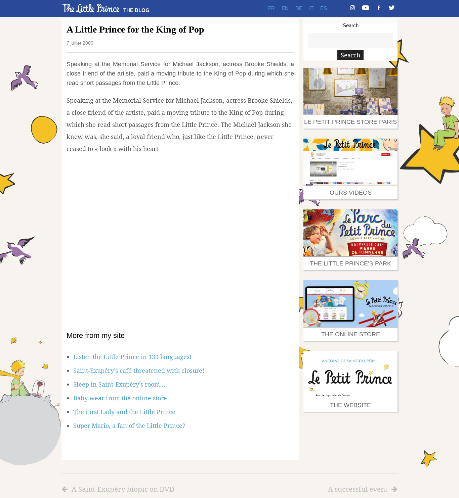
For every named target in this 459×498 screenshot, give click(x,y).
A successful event (357, 489)
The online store (350, 334)
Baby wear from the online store (120, 398)
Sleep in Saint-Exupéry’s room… (119, 384)
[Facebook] (378, 8)
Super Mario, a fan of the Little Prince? (129, 425)
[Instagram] (352, 8)
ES (323, 8)
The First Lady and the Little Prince (124, 412)
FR (271, 8)
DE (298, 8)
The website (350, 405)
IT (311, 8)
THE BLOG (136, 10)
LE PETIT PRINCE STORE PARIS (350, 121)
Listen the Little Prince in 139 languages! (132, 357)
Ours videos (351, 192)
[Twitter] (392, 8)
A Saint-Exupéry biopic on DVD (123, 489)
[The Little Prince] (90, 8)
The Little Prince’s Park (350, 263)
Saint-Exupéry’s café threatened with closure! (138, 370)
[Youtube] (365, 8)
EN (285, 8)
